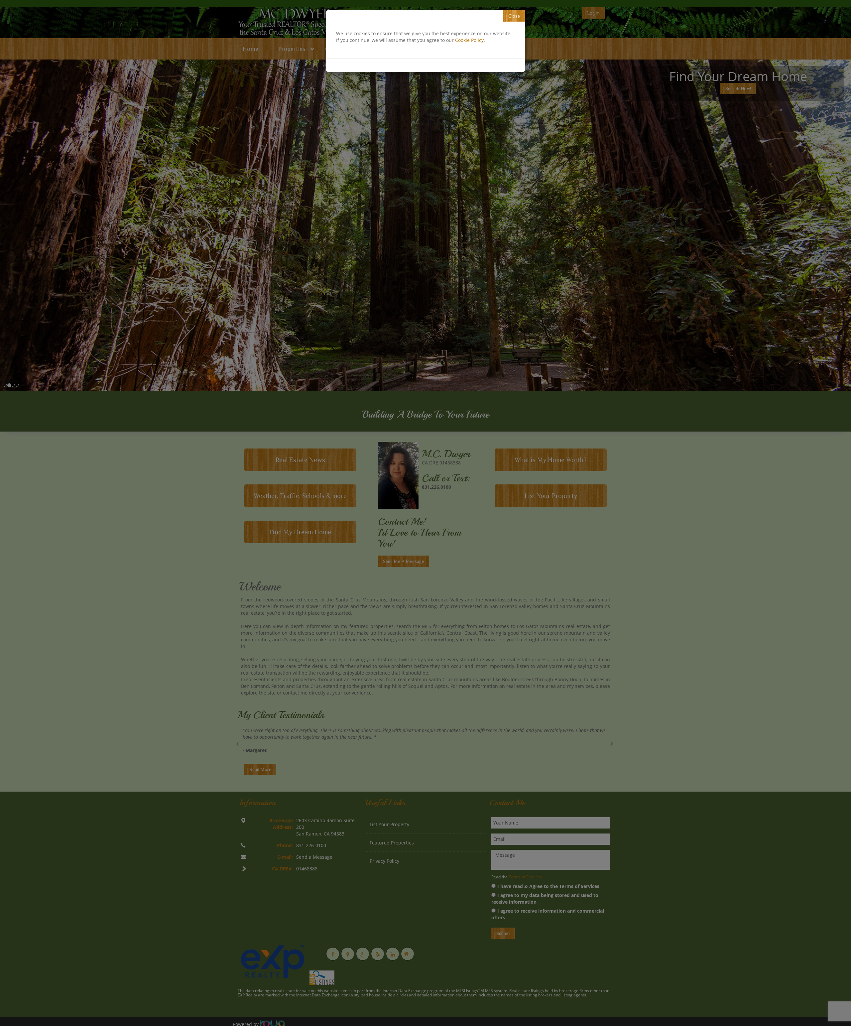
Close (514, 16)
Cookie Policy (469, 40)
